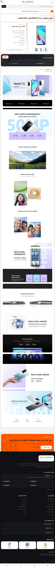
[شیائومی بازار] (27, 2)
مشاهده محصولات (47, 447)
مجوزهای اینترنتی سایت (22, 509)
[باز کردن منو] (52, 2)
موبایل (48, 489)
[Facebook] (40, 554)
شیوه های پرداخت (51, 512)
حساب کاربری (24, 499)
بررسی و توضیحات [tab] (48, 69)
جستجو (4, 6)
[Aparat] (43, 554)
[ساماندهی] (45, 545)
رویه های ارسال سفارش (50, 506)
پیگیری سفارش (51, 504)
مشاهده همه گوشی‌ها (15, 63)
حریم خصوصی (24, 501)
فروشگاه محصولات (51, 499)
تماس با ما (24, 514)
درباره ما (25, 512)
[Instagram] (52, 554)
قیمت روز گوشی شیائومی (40, 63)
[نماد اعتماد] (9, 545)
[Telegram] (49, 554)
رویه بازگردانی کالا (51, 509)
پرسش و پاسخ (23, 504)
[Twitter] (46, 554)
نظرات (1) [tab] (41, 69)
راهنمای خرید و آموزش (35, 447)
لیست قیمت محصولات (22, 506)
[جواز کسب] (27, 545)
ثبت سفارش (52, 501)
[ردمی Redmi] (5, 57)
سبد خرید (52, 514)
